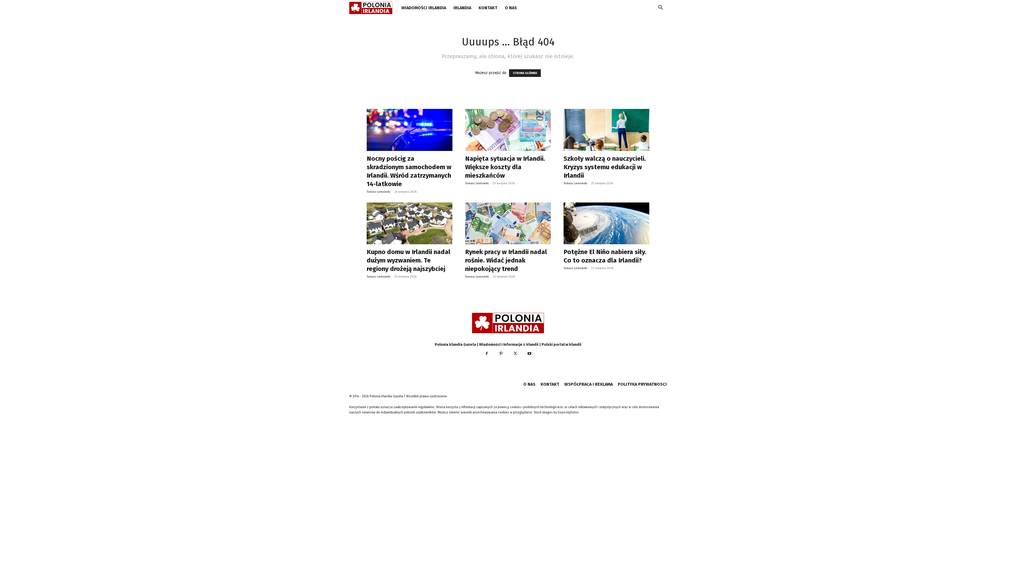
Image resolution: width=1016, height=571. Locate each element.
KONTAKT (488, 7)
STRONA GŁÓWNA (525, 73)
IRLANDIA (462, 7)
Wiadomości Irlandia (423, 7)
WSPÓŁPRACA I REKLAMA (588, 384)
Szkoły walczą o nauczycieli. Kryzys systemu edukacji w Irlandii (605, 167)
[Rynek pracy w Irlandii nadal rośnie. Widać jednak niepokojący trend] (508, 223)
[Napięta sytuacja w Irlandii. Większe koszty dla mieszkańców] (508, 130)
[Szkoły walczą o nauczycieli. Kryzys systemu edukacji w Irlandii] (606, 130)
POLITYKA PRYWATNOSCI (642, 384)
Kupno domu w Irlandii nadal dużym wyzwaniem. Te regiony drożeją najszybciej (408, 260)
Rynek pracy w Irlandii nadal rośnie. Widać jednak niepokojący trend (506, 260)
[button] (660, 8)
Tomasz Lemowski (379, 192)
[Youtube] (529, 354)
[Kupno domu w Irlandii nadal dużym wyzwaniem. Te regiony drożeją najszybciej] (409, 223)
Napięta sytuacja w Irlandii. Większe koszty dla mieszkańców (505, 167)
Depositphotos (568, 412)
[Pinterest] (501, 354)
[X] (515, 354)
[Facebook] (486, 354)
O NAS (511, 7)
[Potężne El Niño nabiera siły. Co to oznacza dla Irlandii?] (606, 223)
